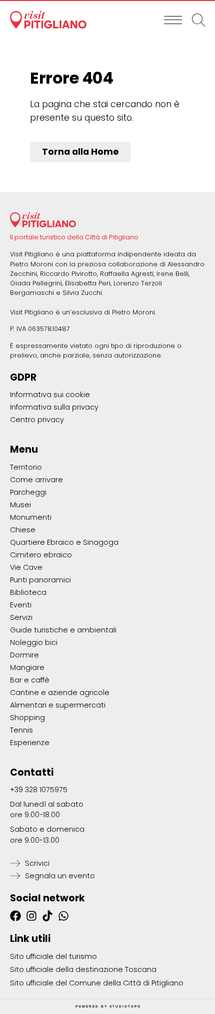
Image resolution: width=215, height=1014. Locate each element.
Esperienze (30, 743)
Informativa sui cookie (50, 395)
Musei (20, 505)
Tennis (21, 730)
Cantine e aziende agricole (60, 693)
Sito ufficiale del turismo (53, 956)
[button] (173, 20)
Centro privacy (37, 420)
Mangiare (27, 667)
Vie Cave (26, 567)
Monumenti (31, 517)
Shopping (27, 718)
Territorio (26, 467)
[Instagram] (31, 915)
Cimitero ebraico (41, 555)
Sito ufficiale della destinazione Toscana (83, 969)
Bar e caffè (30, 680)
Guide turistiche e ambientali (63, 630)
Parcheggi (28, 492)
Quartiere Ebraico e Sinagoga (64, 542)
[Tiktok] (47, 915)
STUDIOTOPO (125, 1006)
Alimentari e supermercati (58, 705)
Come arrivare (36, 480)
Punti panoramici (40, 580)
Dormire (24, 655)
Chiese (23, 530)
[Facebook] (15, 915)
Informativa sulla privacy (54, 407)
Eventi (21, 605)
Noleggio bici (34, 642)
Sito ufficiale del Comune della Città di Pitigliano (97, 983)
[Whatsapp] (63, 915)
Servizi (21, 617)
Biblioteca (28, 592)
